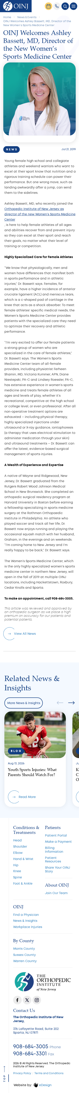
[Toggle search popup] (65, 6)
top (4, 1078)
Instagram (36, 1000)
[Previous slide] (61, 703)
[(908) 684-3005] (57, 6)
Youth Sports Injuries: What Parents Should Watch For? (35, 759)
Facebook (17, 1000)
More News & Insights (23, 703)
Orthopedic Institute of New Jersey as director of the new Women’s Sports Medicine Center (39, 214)
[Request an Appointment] (48, 6)
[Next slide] (70, 703)
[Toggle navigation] (73, 6)
